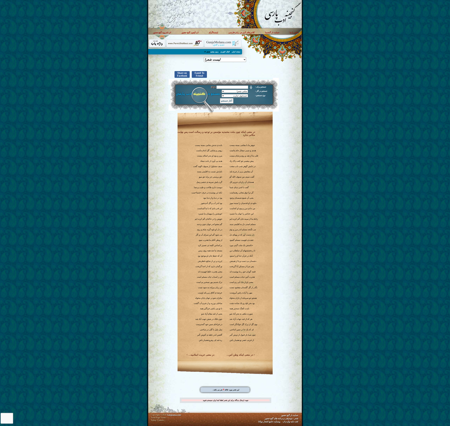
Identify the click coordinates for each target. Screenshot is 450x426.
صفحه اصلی (236, 52)
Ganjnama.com (174, 415)
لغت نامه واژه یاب (290, 421)
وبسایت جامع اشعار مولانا (269, 421)
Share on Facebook (182, 74)
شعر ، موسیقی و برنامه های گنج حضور (281, 418)
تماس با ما (294, 32)
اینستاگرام (213, 32)
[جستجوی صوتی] (251, 87)
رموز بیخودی (214, 52)
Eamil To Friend (199, 74)
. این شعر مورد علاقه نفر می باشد (226, 390)
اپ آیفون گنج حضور (189, 32)
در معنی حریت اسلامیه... (201, 354)
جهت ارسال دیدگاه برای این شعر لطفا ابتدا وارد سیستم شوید (225, 400)
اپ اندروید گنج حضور (162, 32)
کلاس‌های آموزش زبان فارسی (241, 32)
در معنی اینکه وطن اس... (240, 354)
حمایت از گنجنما (272, 32)
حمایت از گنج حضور (289, 415)
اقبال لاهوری (225, 52)
